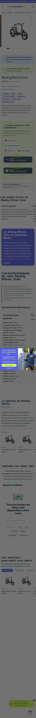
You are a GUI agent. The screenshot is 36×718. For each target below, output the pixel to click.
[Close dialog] (35, 349)
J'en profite (9, 365)
